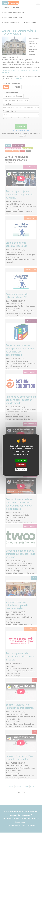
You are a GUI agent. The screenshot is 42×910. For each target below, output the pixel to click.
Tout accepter (21, 461)
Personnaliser (21, 469)
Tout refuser (21, 465)
